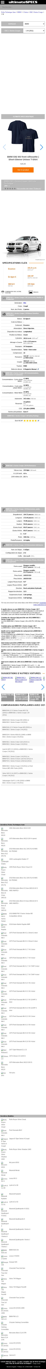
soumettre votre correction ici (39, 604)
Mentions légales (12, 1366)
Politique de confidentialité (25, 1366)
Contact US (37, 1366)
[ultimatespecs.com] (23, 2)
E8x (24, 303)
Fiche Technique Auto (8, 12)
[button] (41, 147)
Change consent (36, 1363)
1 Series (25, 12)
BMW (19, 12)
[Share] (43, 7)
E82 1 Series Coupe (36, 12)
